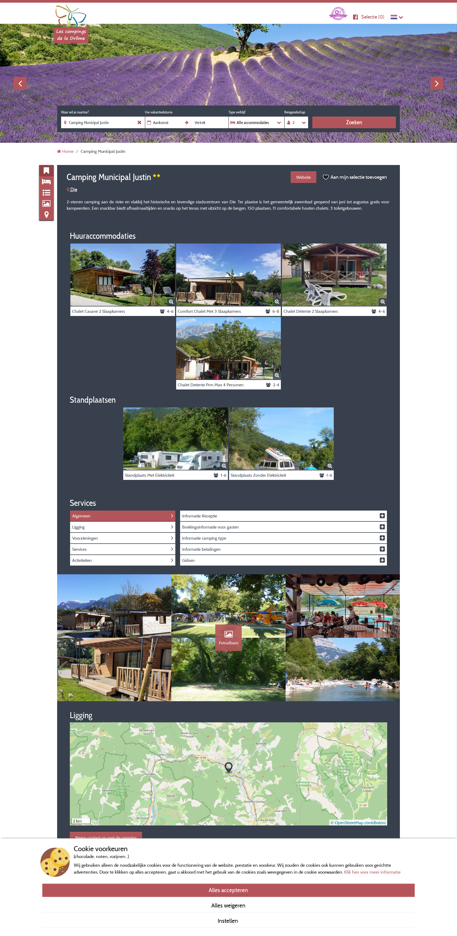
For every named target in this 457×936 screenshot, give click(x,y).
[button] (229, 768)
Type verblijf (237, 112)
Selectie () (372, 17)
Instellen (228, 920)
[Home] (71, 14)
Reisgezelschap (294, 112)
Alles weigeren (228, 905)
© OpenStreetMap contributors (358, 822)
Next (437, 83)
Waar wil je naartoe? (75, 112)
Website (303, 177)
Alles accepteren (228, 890)
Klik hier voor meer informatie (372, 872)
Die (73, 189)
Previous (20, 83)
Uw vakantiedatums (158, 112)
